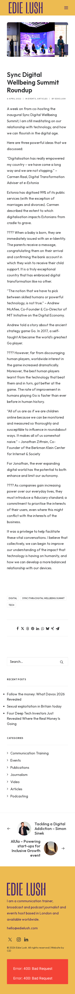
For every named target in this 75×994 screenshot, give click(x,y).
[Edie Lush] (25, 7)
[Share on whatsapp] (42, 628)
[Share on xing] (52, 628)
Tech (11, 605)
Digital (13, 598)
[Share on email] (57, 628)
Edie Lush (60, 98)
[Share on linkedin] (37, 628)
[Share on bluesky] (47, 628)
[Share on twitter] (22, 628)
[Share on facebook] (17, 628)
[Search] (37, 661)
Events (32, 98)
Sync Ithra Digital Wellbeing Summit (43, 598)
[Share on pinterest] (32, 628)
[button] (66, 7)
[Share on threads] (27, 628)
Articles (42, 98)
